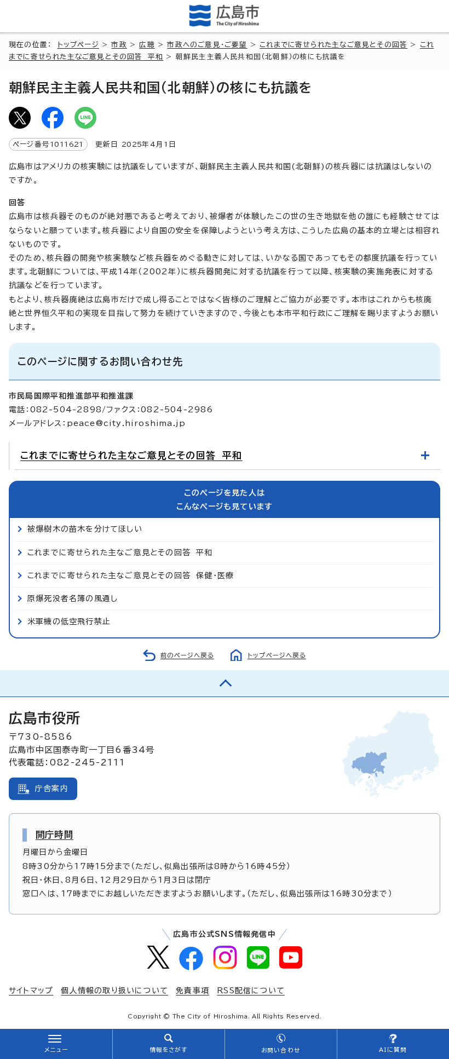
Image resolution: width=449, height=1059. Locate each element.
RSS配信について (251, 990)
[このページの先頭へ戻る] (224, 683)
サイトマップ (31, 990)
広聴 (146, 44)
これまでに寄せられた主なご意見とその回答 (333, 44)
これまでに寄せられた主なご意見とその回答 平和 (131, 455)
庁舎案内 (51, 788)
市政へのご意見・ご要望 (207, 44)
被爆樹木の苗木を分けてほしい (84, 529)
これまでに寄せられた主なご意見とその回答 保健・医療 (130, 575)
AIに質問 (393, 1049)
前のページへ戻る (187, 655)
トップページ (78, 44)
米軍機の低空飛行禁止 (69, 621)
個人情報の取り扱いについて (114, 990)
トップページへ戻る (276, 655)
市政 (118, 44)
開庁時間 (54, 834)
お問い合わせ (280, 1050)
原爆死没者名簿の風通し (72, 598)
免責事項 (192, 990)
